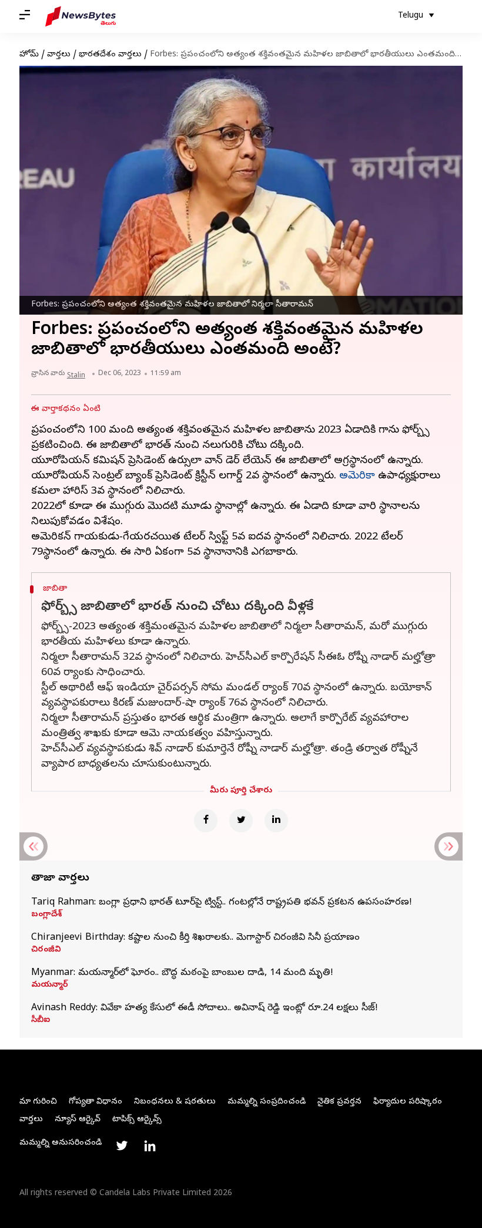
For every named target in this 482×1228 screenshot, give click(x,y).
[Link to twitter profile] (122, 1146)
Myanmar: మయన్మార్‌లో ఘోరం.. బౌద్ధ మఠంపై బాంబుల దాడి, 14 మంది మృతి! (182, 973)
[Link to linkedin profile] (150, 1146)
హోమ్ (29, 54)
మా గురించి (38, 1102)
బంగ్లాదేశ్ (46, 915)
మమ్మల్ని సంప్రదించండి (266, 1102)
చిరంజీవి (46, 950)
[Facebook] (205, 820)
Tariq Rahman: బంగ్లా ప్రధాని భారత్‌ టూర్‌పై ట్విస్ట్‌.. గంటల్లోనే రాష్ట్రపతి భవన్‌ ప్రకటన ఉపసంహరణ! (221, 903)
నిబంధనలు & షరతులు (175, 1102)
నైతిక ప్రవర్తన (339, 1102)
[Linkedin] (276, 820)
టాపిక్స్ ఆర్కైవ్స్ (137, 1119)
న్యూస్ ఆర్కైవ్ (78, 1119)
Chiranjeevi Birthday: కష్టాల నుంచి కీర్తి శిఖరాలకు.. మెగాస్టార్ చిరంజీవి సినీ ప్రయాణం (195, 938)
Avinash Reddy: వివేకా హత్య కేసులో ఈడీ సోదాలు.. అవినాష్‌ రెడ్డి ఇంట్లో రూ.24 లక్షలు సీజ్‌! (204, 1008)
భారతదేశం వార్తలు (110, 54)
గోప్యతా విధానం (95, 1102)
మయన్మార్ (49, 985)
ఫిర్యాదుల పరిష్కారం (407, 1102)
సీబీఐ (40, 1021)
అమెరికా (357, 476)
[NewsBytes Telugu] (80, 16)
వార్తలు (59, 54)
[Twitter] (241, 820)
